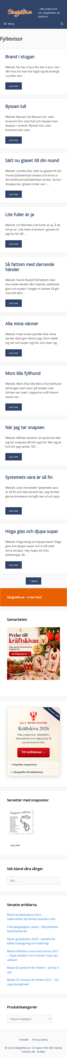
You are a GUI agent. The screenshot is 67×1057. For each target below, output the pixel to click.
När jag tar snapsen (24, 427)
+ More (33, 581)
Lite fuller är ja (19, 214)
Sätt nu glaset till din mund (32, 160)
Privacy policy (40, 1039)
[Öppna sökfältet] (62, 23)
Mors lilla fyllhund (23, 373)
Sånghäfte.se (22, 1047)
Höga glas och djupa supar (31, 531)
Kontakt (24, 1039)
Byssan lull (15, 106)
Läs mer (13, 86)
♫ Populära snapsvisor (23, 764)
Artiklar (41, 1051)
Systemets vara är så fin (29, 477)
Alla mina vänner (21, 323)
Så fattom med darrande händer (29, 266)
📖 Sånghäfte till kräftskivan (26, 772)
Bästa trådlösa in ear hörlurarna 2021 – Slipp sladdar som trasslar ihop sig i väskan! (33, 955)
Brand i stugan (20, 56)
